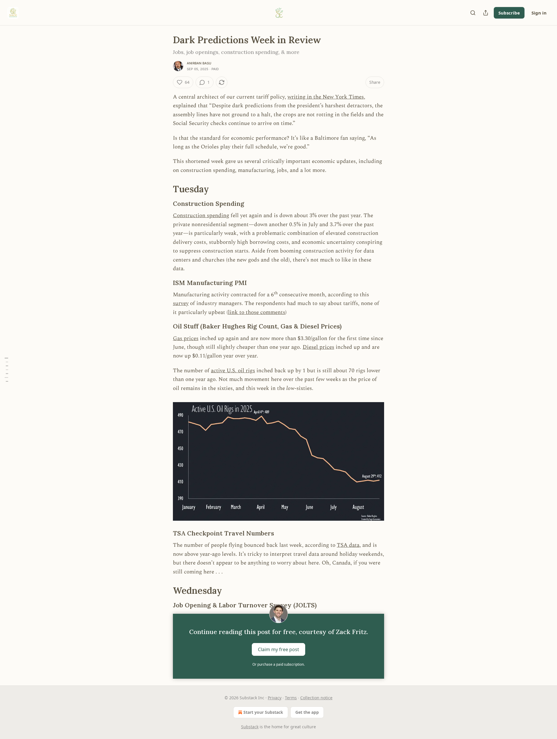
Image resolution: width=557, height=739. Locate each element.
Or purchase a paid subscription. (278, 664)
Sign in (539, 13)
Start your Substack (263, 712)
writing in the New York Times (325, 97)
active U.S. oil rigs (233, 370)
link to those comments (256, 312)
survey (181, 303)
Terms (291, 697)
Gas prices (185, 338)
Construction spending (201, 215)
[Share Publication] (485, 13)
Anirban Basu (199, 63)
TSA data (348, 545)
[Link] (164, 189)
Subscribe (509, 13)
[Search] (473, 13)
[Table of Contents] (6, 369)
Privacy (274, 697)
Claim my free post (278, 649)
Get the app (307, 712)
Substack (249, 726)
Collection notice (316, 697)
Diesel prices (318, 347)
